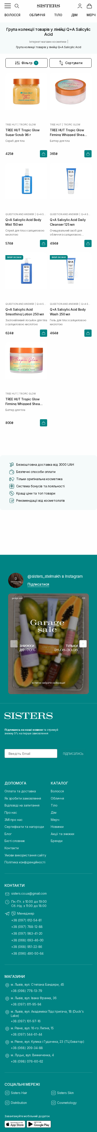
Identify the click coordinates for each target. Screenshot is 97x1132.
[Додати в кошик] (43, 153)
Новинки (57, 827)
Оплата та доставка (20, 791)
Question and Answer (19, 214)
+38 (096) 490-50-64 (27, 953)
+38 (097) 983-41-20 (26, 933)
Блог (8, 834)
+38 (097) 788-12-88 (27, 927)
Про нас (11, 812)
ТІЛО (58, 15)
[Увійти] (80, 6)
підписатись (73, 753)
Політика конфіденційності (25, 862)
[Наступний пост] (83, 643)
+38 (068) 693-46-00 (27, 940)
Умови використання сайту (25, 855)
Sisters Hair (19, 1093)
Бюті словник (15, 841)
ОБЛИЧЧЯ (37, 15)
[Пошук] (17, 6)
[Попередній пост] (14, 643)
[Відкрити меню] (8, 6)
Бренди (56, 841)
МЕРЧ (91, 15)
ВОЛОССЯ (12, 15)
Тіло (54, 805)
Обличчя (57, 798)
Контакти (12, 848)
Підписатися (38, 584)
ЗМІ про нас (13, 820)
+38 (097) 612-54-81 (26, 920)
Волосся (57, 791)
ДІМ (74, 15)
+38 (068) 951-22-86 (26, 947)
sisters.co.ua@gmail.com (29, 893)
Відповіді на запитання (22, 805)
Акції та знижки (62, 834)
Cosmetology (66, 1103)
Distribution (19, 1103)
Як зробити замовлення (23, 798)
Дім (53, 812)
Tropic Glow (27, 124)
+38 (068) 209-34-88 (27, 1048)
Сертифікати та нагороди (24, 827)
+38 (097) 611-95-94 (26, 1004)
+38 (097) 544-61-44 (26, 1034)
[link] (89, 6)
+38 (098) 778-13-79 (26, 991)
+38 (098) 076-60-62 (27, 1061)
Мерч (55, 820)
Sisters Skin (65, 1093)
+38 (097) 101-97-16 (26, 1021)
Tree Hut (11, 124)
